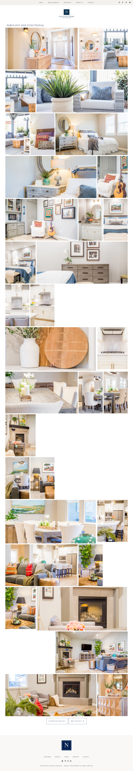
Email (84, 386)
